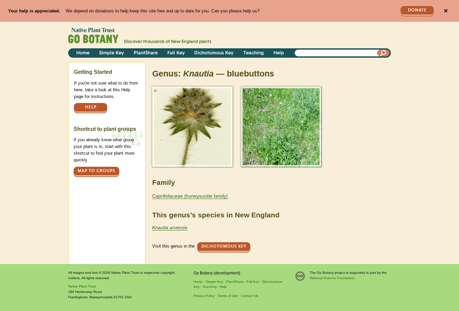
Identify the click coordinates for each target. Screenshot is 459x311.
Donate (417, 10)
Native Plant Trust (82, 286)
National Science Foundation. (333, 278)
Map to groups (96, 171)
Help (279, 53)
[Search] (383, 53)
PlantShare (146, 53)
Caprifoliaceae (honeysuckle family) (190, 196)
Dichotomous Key (214, 53)
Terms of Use (228, 296)
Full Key (176, 53)
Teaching (253, 53)
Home (82, 53)
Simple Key (111, 53)
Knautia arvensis (169, 227)
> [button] (155, 90)
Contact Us (249, 296)
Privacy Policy (204, 296)
